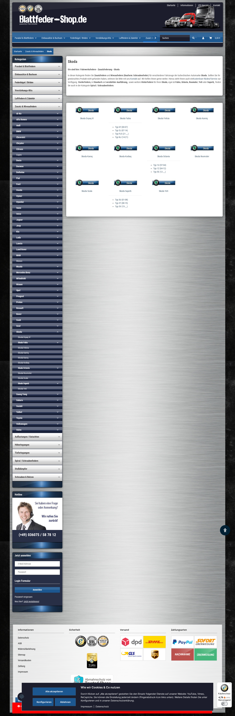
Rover (19, 314)
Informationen (186, 5)
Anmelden (37, 589)
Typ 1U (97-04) (159, 165)
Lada (18, 237)
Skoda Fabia (125, 118)
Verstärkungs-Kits (23, 90)
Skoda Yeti (163, 191)
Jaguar (19, 219)
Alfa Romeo (21, 119)
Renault (19, 308)
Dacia (18, 160)
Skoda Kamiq (202, 118)
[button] (203, 38)
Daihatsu (20, 172)
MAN (18, 255)
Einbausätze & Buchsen (26, 74)
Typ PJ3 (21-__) (122, 133)
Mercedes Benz (23, 272)
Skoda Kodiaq (125, 156)
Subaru (19, 400)
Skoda (19, 332)
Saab (18, 320)
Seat (18, 326)
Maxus (19, 261)
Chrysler (20, 143)
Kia (17, 231)
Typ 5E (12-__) (159, 171)
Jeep (18, 225)
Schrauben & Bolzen (24, 477)
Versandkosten (24, 660)
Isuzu (18, 208)
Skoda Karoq (87, 156)
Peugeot (20, 296)
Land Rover (21, 249)
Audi (18, 125)
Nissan (19, 284)
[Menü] (230, 684)
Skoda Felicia (163, 118)
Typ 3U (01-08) (121, 199)
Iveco (18, 214)
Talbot (19, 412)
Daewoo (20, 166)
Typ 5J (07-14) (121, 130)
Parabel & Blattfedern (25, 66)
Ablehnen (65, 702)
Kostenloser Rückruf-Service (205, 78)
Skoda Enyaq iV (87, 118)
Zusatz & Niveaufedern (25, 106)
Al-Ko (18, 113)
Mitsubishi (21, 278)
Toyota (19, 418)
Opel (18, 290)
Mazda (19, 266)
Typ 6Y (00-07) (121, 127)
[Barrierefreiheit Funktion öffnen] (225, 530)
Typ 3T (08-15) (121, 203)
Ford (18, 184)
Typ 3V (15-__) (121, 206)
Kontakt (216, 5)
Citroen (19, 149)
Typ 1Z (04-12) (159, 168)
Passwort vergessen (23, 597)
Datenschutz (102, 706)
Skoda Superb (125, 191)
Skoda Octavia (163, 156)
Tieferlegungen (22, 452)
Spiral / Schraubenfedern (26, 460)
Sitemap (21, 654)
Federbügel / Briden (24, 82)
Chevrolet (20, 137)
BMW (18, 131)
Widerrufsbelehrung (26, 649)
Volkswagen (21, 424)
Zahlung (21, 666)
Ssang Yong (21, 394)
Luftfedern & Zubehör (25, 98)
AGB (20, 643)
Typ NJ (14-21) (121, 137)
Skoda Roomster (202, 156)
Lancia (19, 243)
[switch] (224, 704)
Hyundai (20, 202)
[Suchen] (193, 38)
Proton (19, 302)
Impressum (86, 706)
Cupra (19, 154)
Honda (19, 190)
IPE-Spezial (203, 5)
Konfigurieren (44, 702)
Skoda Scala (87, 191)
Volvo (18, 430)
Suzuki (19, 406)
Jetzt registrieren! (31, 601)
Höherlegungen (22, 444)
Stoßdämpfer (21, 468)
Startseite (171, 5)
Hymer (19, 196)
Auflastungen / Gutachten (27, 436)
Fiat (18, 178)
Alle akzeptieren (54, 691)
